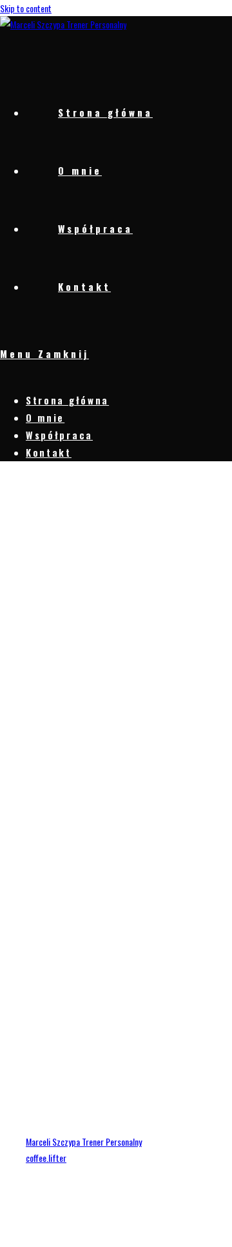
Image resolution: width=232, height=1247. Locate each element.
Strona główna (67, 400)
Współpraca (59, 435)
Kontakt (49, 452)
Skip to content (26, 8)
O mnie (45, 417)
